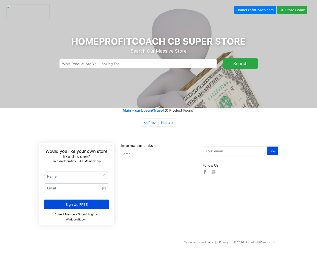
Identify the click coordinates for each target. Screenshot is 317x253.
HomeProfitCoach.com (255, 10)
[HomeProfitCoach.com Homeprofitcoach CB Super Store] (28, 11)
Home (125, 154)
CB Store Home (292, 10)
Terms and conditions (198, 242)
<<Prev (150, 122)
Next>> (167, 122)
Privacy (224, 242)
